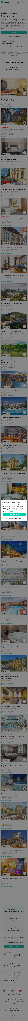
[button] (14, 518)
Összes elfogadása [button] (14, 514)
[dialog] (14, 510)
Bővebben (11, 511)
